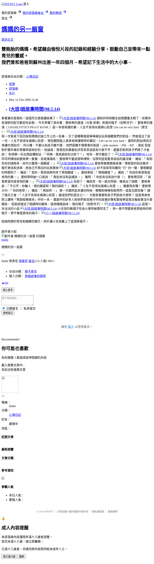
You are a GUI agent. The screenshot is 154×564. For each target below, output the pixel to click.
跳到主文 (8, 39)
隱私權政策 (98, 511)
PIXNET (49, 511)
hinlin (5, 239)
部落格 (13, 88)
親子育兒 (31, 271)
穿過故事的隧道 (35, 276)
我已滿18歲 (9, 556)
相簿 (12, 84)
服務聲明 (113, 511)
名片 (12, 93)
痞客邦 (23, 261)
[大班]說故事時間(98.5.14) (34, 109)
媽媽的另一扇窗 (23, 29)
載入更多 (8, 290)
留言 (32, 261)
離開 (21, 556)
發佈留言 (8, 313)
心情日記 (32, 76)
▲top (5, 282)
